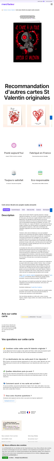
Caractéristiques (16, 209)
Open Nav (51, 4)
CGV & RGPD (5, 439)
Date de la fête (30, 209)
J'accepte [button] (5, 457)
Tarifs (23, 209)
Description (6, 209)
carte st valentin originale (28, 275)
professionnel (49, 1)
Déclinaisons (46, 209)
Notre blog (30, 436)
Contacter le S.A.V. (9, 401)
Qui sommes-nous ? (33, 439)
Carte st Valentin (11, 9)
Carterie (5, 9)
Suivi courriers (14, 436)
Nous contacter (5, 436)
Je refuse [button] (11, 457)
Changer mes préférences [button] (21, 457)
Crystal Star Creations (36, 287)
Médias (36, 436)
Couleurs (38, 209)
